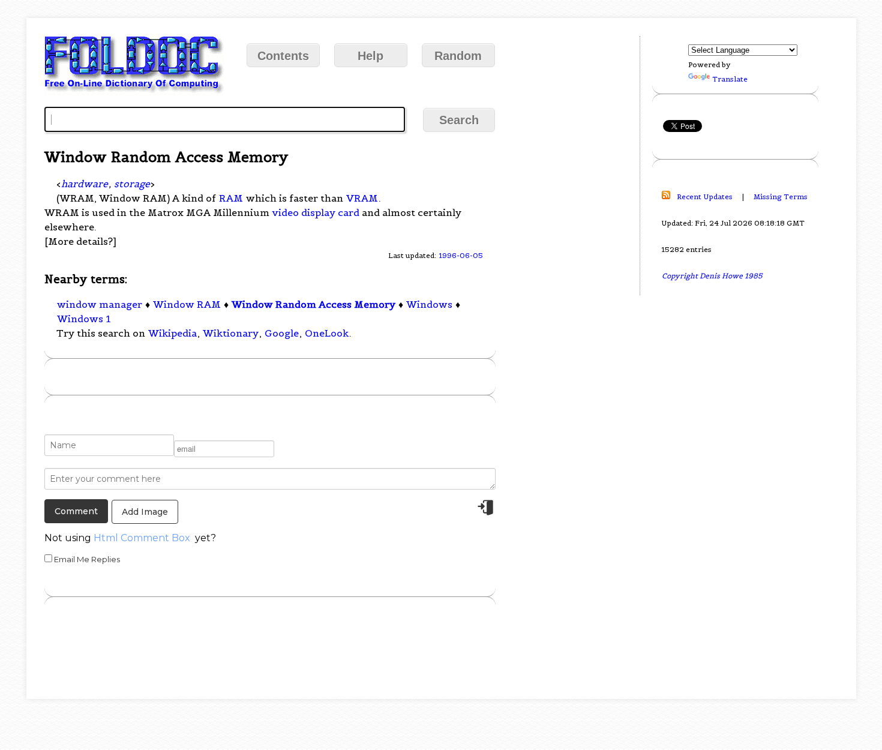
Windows (429, 304)
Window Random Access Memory (313, 304)
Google (282, 333)
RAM (231, 198)
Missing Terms (781, 196)
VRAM (362, 198)
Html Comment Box (142, 538)
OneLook (327, 333)
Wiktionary (231, 333)
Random (458, 55)
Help (370, 55)
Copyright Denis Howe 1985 (712, 275)
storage (132, 184)
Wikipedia (172, 333)
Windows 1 (83, 319)
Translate (730, 78)
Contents (283, 55)
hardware (84, 184)
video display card (315, 212)
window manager (99, 304)
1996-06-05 (461, 255)
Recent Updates (705, 196)
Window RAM (187, 304)
